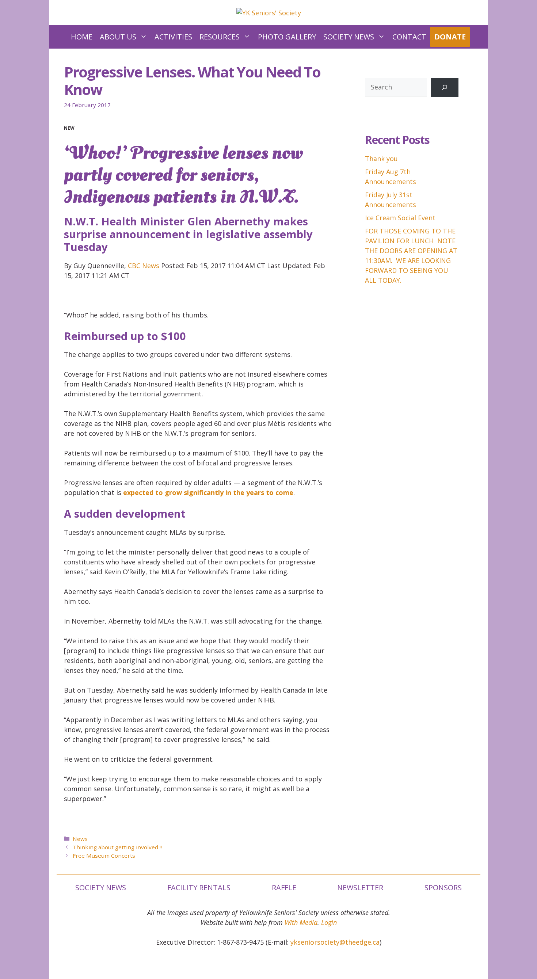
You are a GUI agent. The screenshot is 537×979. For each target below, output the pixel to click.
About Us (118, 37)
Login (329, 922)
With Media (301, 922)
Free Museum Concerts (104, 855)
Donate (450, 37)
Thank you (381, 158)
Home (81, 37)
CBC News (143, 265)
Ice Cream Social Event (400, 217)
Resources (219, 37)
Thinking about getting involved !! (117, 847)
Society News (348, 37)
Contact (409, 37)
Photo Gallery (287, 37)
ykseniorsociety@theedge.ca (335, 942)
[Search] (444, 87)
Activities (173, 37)
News (80, 838)
